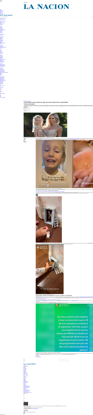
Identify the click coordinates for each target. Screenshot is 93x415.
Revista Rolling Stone (3, 80)
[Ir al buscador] (24, 3)
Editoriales (1, 45)
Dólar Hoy (1, 27)
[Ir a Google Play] (26, 403)
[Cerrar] (12, 15)
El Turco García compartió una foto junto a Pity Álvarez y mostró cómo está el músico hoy (48, 299)
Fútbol (1, 49)
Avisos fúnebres (2, 69)
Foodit (2, 12)
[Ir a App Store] (26, 405)
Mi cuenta (2, 14)
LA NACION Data (2, 22)
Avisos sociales (2, 70)
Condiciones (33, 408)
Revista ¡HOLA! (2, 77)
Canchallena (1, 52)
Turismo (1, 55)
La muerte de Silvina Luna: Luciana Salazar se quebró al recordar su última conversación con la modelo (50, 191)
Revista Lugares (2, 78)
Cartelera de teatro (2, 65)
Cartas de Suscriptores (3, 47)
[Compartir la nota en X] (24, 141)
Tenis (0, 51)
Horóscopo (1, 57)
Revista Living (2, 79)
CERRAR (1, 0)
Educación (1, 38)
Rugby (1, 50)
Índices (1, 31)
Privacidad (36, 408)
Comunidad (1, 40)
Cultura (1, 39)
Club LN (2, 13)
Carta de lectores (2, 71)
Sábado (1, 73)
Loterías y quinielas (2, 59)
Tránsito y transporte (3, 21)
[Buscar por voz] (92, 17)
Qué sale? (1, 63)
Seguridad (1, 37)
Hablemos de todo (2, 42)
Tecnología (1, 56)
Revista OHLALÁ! (2, 76)
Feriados (1, 58)
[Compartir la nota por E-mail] (25, 141)
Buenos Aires (2, 36)
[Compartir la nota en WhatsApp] (24, 139)
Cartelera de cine (2, 64)
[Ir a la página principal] (46, 8)
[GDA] (26, 411)
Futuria (1, 26)
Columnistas (1, 46)
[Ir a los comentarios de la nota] (24, 138)
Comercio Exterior (2, 29)
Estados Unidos (2, 34)
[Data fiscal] (24, 413)
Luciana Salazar (39, 356)
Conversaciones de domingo (4, 72)
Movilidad (1, 30)
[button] (46, 56)
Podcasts (1, 60)
